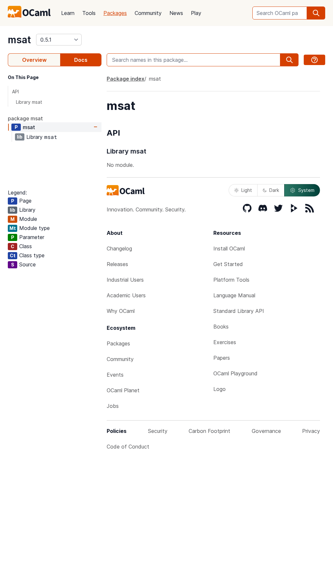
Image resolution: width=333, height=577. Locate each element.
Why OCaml (121, 311)
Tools (89, 13)
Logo (219, 389)
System (306, 190)
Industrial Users (125, 279)
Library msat (29, 102)
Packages (115, 13)
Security (157, 431)
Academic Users (126, 295)
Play (196, 13)
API (15, 91)
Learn (67, 13)
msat (19, 40)
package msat (25, 118)
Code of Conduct (128, 446)
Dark (274, 190)
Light (246, 190)
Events (115, 374)
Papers (221, 358)
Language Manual (234, 295)
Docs (80, 60)
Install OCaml (229, 248)
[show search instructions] (314, 60)
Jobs (113, 406)
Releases (117, 264)
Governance (266, 431)
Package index (125, 78)
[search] (316, 13)
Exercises (224, 342)
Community (148, 13)
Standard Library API (238, 311)
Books (221, 326)
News (176, 13)
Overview (34, 60)
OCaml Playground (235, 373)
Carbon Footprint (209, 431)
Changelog (119, 248)
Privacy (311, 431)
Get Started (228, 264)
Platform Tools (231, 279)
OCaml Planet (123, 390)
